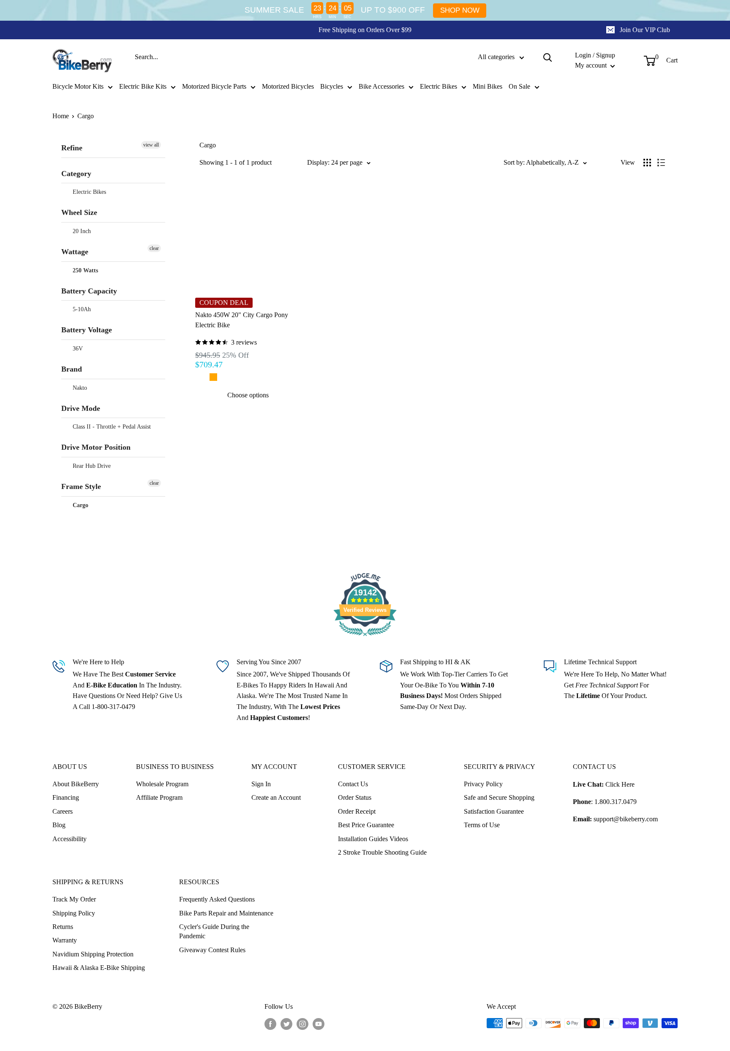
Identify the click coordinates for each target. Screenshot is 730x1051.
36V (77, 348)
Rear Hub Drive (91, 466)
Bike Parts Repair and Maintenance (226, 913)
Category (76, 173)
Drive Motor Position (96, 447)
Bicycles (331, 86)
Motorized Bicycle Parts (214, 86)
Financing (65, 797)
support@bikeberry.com (626, 819)
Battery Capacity (89, 291)
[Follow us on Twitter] (286, 1024)
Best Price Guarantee (366, 824)
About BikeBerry (75, 784)
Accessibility (69, 838)
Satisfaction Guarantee (494, 811)
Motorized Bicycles (288, 86)
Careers (62, 811)
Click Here (620, 784)
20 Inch (81, 231)
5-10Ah (81, 309)
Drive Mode (80, 408)
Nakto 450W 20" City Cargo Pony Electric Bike (241, 320)
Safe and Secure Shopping (499, 797)
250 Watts (84, 270)
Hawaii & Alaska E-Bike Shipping (98, 967)
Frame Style (81, 486)
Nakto (79, 388)
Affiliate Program (159, 797)
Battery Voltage (86, 330)
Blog (58, 824)
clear (154, 248)
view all (151, 145)
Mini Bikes (487, 86)
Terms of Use (482, 824)
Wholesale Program (162, 784)
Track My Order (74, 899)
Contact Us (353, 784)
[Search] (547, 57)
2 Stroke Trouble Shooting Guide (382, 852)
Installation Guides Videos (373, 838)
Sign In (261, 784)
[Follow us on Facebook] (270, 1024)
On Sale (519, 86)
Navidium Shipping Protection (92, 954)
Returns (62, 926)
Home (60, 115)
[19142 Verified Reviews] (365, 637)
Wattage (74, 251)
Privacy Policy (483, 784)
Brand (71, 369)
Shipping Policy (73, 913)
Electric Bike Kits (142, 86)
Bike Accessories (381, 86)
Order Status (354, 797)
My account (591, 65)
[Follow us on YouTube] (318, 1024)
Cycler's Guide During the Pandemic (214, 931)
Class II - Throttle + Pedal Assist (111, 427)
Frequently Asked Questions (217, 899)
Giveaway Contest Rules (212, 949)
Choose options (248, 395)
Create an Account (276, 797)
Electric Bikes (438, 86)
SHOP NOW (459, 10)
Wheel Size (79, 212)
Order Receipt (357, 811)
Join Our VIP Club (645, 29)
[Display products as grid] (647, 162)
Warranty (64, 940)
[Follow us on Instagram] (302, 1024)
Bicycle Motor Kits (78, 86)
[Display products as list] (661, 162)
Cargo (85, 115)
